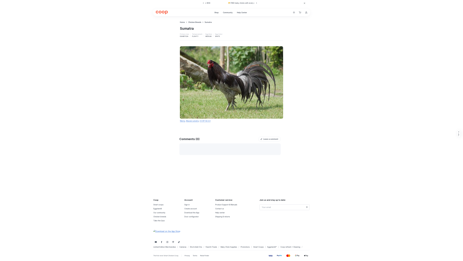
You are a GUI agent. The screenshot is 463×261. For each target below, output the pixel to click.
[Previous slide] (203, 3)
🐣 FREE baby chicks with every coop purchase (230, 3)
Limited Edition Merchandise (164, 247)
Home (182, 22)
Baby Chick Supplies (229, 247)
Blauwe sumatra (192, 121)
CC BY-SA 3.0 (205, 121)
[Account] (306, 12)
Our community (159, 213)
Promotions (245, 247)
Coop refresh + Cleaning (290, 247)
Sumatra (208, 22)
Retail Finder (204, 256)
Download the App (191, 213)
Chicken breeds (159, 217)
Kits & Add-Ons (196, 247)
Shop (216, 12)
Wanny (182, 121)
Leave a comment (270, 139)
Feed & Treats (211, 247)
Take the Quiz (159, 221)
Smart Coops (258, 247)
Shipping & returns (222, 217)
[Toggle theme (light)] (294, 12)
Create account (190, 209)
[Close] (304, 3)
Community (228, 12)
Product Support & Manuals (226, 205)
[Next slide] (256, 3)
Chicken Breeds (194, 22)
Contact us (219, 209)
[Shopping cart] (300, 12)
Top (458, 135)
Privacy (187, 256)
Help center (220, 213)
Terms (195, 256)
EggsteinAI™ (272, 247)
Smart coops (158, 205)
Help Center (242, 12)
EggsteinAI (157, 209)
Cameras (182, 247)
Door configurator (191, 217)
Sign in (187, 205)
